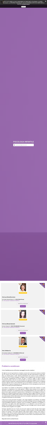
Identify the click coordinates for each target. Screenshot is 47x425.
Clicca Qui (34, 423)
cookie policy (26, 4)
